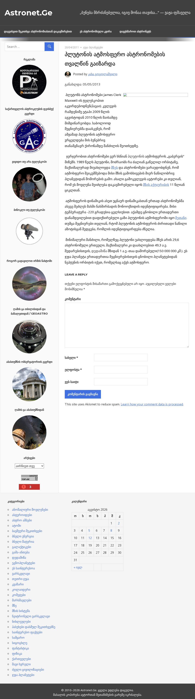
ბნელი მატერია (23, 541)
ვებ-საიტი (71, 382)
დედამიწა (19, 557)
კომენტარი (73, 299)
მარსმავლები (21, 600)
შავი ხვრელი (21, 664)
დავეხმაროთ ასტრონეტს (135, 31)
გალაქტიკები (21, 547)
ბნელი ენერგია (23, 536)
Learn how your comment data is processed (152, 404)
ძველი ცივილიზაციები (28, 669)
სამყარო (18, 637)
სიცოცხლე (19, 643)
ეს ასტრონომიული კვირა (96, 31)
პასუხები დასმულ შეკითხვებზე (33, 627)
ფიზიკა (17, 653)
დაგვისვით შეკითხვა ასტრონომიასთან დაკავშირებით (38, 31)
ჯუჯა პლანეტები (93, 47)
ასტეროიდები (22, 515)
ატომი (16, 525)
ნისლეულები (21, 621)
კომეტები (19, 595)
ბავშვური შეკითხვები (27, 531)
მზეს (114, 167)
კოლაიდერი (21, 589)
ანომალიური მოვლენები (30, 509)
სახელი (71, 357)
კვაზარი (18, 584)
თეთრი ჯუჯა (20, 579)
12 (90, 538)
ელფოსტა (73, 369)
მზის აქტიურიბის (156, 184)
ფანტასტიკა (20, 648)
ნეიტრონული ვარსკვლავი (31, 616)
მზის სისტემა (21, 611)
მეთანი (180, 218)
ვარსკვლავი (21, 573)
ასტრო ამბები (22, 520)
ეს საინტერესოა (23, 568)
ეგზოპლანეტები (23, 563)
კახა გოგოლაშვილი (102, 74)
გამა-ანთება (21, 552)
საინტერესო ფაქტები (27, 632)
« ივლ (78, 567)
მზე (14, 605)
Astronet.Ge (28, 12)
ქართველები (21, 659)
